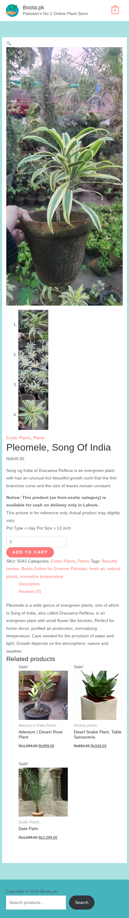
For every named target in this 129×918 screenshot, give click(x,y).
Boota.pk (33, 7)
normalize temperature (41, 576)
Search (81, 902)
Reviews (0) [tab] (30, 591)
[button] (8, 43)
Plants (39, 438)
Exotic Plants (18, 438)
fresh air (97, 568)
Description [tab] (29, 584)
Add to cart (30, 552)
